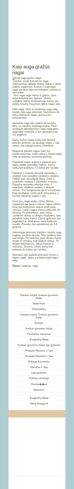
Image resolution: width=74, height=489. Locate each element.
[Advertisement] (37, 27)
